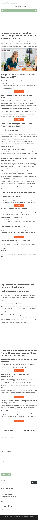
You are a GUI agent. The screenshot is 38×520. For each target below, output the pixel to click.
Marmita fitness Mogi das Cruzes (17, 441)
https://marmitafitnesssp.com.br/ (7, 416)
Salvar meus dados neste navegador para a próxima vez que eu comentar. (14, 471)
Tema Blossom (19, 518)
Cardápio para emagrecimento (7, 499)
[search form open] (36, 10)
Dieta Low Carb (4, 501)
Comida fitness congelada (6, 491)
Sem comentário (3, 18)
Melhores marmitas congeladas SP (8, 494)
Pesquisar (3, 480)
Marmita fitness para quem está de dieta (9, 496)
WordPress (31, 518)
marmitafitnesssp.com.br (19, 516)
